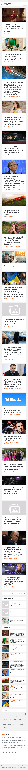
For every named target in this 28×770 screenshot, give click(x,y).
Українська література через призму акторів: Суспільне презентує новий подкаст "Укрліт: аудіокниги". (13, 581)
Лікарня (15, 558)
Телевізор (15, 61)
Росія (6, 298)
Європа (10, 471)
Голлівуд (16, 156)
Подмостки (12, 611)
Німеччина (20, 722)
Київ (18, 714)
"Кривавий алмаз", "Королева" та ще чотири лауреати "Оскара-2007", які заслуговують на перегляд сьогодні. (13, 28)
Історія (14, 268)
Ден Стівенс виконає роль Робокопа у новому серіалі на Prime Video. (13, 438)
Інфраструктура (11, 96)
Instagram (15, 326)
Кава (14, 126)
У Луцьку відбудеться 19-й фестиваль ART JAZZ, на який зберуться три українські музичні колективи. (13, 491)
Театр (13, 586)
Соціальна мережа (12, 414)
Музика (4, 714)
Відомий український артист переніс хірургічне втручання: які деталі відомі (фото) (14, 322)
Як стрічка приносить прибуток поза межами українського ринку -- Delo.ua (12, 211)
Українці (6, 246)
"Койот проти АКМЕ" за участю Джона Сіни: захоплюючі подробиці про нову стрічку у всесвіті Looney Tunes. (13, 150)
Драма (9, 33)
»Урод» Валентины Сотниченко (16, 613)
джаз (6, 497)
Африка (18, 96)
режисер (21, 724)
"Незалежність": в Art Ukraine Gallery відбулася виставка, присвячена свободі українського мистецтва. (12, 521)
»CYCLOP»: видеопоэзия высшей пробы (16, 621)
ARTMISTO (12, 619)
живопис (7, 527)
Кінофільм (13, 722)
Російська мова (15, 497)
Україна (10, 126)
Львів (10, 719)
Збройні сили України (17, 388)
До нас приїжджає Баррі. (12, 266)
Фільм (6, 33)
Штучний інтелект (12, 189)
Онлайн (10, 61)
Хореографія (16, 471)
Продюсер (10, 442)
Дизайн (14, 33)
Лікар (11, 558)
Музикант (5, 727)
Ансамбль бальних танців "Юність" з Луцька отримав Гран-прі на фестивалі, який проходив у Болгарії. (13, 466)
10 (24, 593)
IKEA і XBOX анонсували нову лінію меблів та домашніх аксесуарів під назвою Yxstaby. (12, 57)
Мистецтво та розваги (15, 630)
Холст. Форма (13, 603)
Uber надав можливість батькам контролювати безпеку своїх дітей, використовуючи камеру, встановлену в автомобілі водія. (13, 351)
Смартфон (13, 359)
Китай (18, 189)
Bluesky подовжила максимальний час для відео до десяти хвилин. (12, 410)
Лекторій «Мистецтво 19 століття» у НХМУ (17, 605)
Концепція (7, 156)
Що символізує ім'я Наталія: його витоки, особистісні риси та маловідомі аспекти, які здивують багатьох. (14, 240)
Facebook (15, 724)
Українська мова (16, 246)
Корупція (7, 558)
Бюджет (6, 216)
